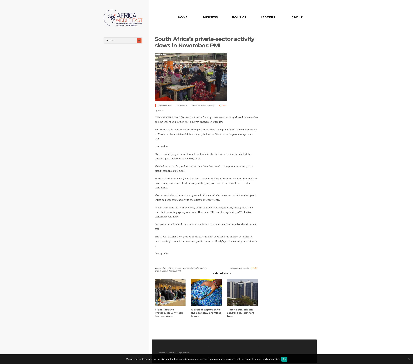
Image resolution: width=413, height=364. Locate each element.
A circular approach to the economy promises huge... (206, 313)
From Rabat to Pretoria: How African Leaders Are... (169, 313)
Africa (203, 105)
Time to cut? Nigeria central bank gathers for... (240, 313)
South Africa (244, 268)
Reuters (161, 110)
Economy (210, 105)
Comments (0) (181, 105)
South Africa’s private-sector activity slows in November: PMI (204, 42)
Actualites (195, 105)
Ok (284, 359)
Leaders (268, 17)
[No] (409, 359)
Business (210, 17)
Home (182, 17)
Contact (161, 353)
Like (223, 105)
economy (234, 268)
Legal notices (183, 353)
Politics (239, 17)
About (297, 17)
